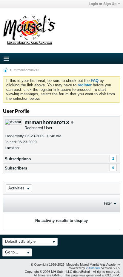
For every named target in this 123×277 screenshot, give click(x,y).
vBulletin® (93, 268)
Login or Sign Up (102, 4)
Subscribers (16, 168)
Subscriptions (18, 159)
